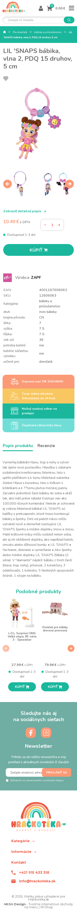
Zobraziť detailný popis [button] (22, 211)
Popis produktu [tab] (18, 446)
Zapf (36, 277)
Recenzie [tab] (46, 446)
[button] (38, 841)
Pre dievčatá (20, 32)
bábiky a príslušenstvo (48, 32)
